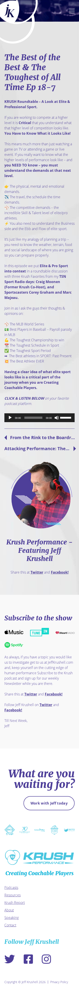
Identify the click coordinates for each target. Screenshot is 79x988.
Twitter (37, 572)
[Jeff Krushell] (9, 10)
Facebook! (60, 572)
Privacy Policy (59, 982)
